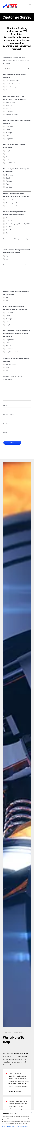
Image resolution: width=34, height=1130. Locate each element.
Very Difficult (10, 163)
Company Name (8, 414)
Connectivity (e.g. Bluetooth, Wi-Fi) (18, 224)
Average (9, 132)
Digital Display (11, 221)
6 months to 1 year (12, 87)
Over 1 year (10, 90)
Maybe (8, 367)
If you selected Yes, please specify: (15, 265)
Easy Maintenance (12, 230)
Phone (5, 423)
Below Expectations (13, 206)
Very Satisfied (10, 102)
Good (8, 129)
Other (8, 233)
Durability (9, 227)
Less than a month (12, 81)
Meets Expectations (13, 203)
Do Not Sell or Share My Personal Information (15, 1126)
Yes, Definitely (11, 364)
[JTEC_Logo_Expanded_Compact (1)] (10, 4)
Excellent (9, 126)
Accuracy (9, 218)
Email (5, 432)
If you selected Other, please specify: (16, 239)
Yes (7, 259)
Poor (7, 136)
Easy (7, 154)
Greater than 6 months (13, 84)
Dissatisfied (10, 111)
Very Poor (9, 139)
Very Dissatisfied (12, 114)
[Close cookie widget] (32, 1113)
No (7, 256)
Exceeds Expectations (14, 200)
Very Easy (9, 151)
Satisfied (9, 105)
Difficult (9, 160)
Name (5, 405)
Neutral (8, 108)
